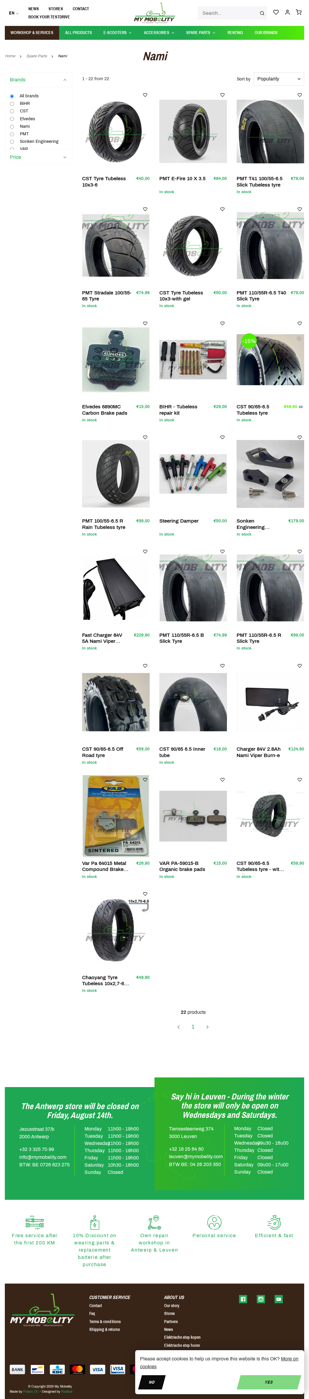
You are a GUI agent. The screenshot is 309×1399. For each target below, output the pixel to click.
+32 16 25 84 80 (186, 1149)
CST (23, 111)
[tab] (38, 79)
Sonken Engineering (39, 141)
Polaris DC (31, 1391)
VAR (23, 149)
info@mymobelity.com (42, 1157)
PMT (24, 134)
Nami (24, 126)
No (151, 1382)
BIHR (24, 103)
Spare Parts (36, 56)
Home (10, 56)
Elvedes (27, 119)
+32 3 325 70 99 (36, 1149)
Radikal (66, 1391)
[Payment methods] (17, 1369)
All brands (29, 96)
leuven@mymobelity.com (196, 1156)
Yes (269, 1382)
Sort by (243, 79)
